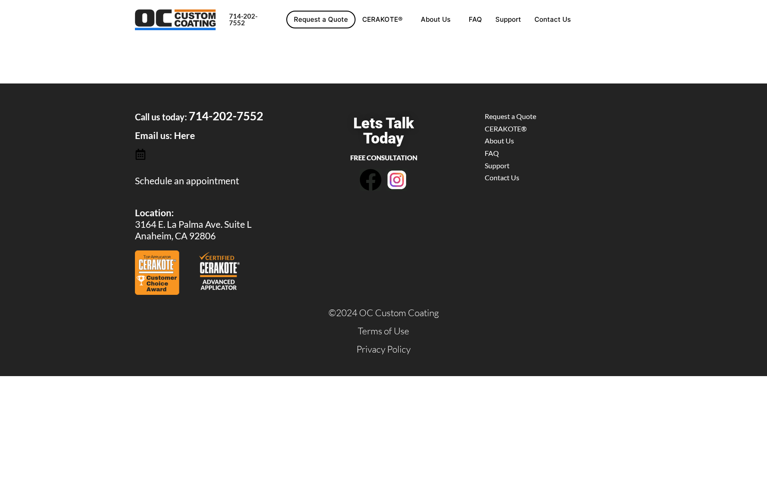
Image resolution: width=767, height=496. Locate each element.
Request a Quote (321, 19)
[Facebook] (371, 180)
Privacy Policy (383, 349)
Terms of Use (383, 331)
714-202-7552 (243, 19)
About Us (436, 19)
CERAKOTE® (382, 19)
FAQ (475, 19)
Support (508, 19)
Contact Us (552, 19)
